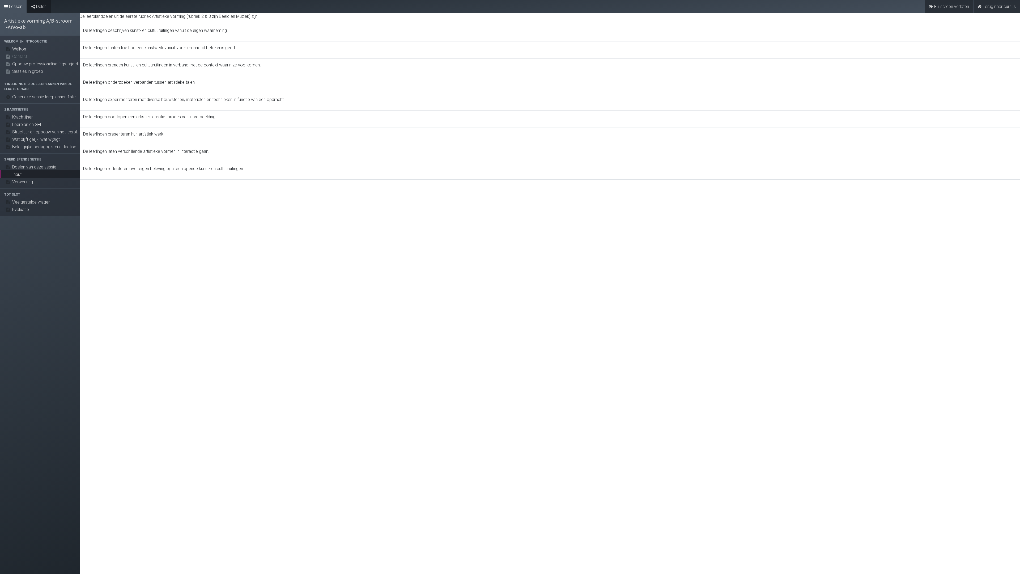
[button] (39, 41)
